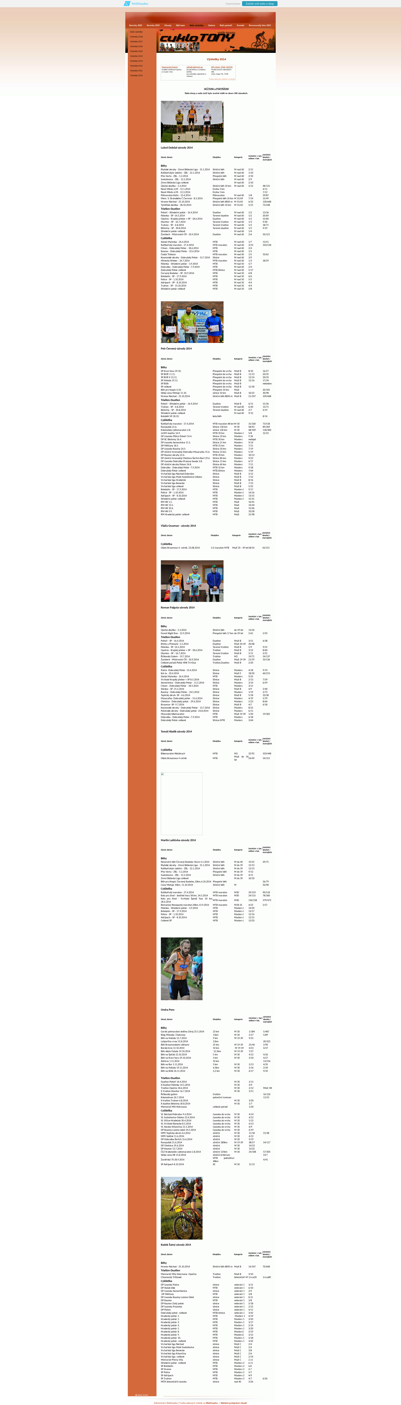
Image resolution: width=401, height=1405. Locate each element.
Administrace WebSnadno (165, 1403)
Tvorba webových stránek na (198, 1403)
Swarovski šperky (170, 67)
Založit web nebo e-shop (260, 3)
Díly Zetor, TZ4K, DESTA (222, 67)
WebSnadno (140, 3)
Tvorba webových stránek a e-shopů (222, 79)
